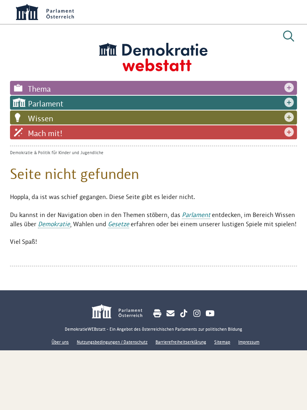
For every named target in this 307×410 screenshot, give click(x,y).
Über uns (60, 342)
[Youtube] (210, 313)
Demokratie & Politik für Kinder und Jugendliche (57, 152)
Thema (39, 88)
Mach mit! (45, 133)
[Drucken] (157, 313)
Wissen (40, 118)
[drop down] (289, 88)
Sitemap (222, 342)
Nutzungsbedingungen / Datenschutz (112, 342)
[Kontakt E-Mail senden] (170, 313)
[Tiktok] (184, 313)
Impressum (248, 342)
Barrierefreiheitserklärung (180, 342)
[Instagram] (197, 313)
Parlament (46, 103)
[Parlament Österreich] (121, 312)
